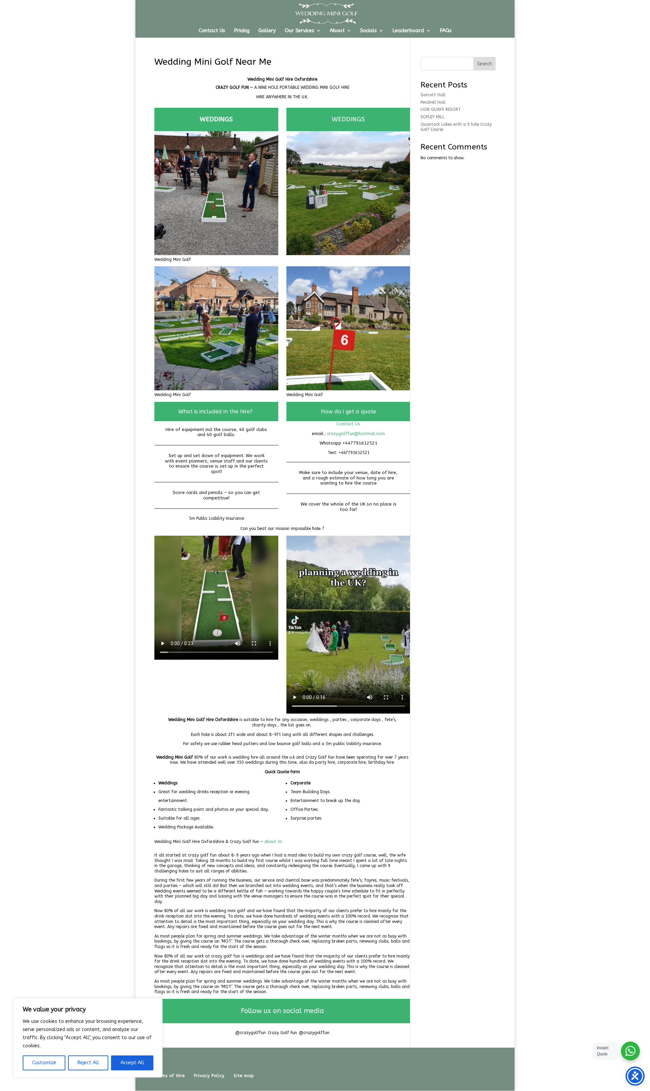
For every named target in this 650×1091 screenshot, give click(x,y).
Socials (368, 31)
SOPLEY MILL (432, 117)
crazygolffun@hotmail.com (356, 433)
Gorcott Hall (433, 94)
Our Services (299, 31)
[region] (88, 1037)
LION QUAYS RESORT (440, 109)
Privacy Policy (209, 1075)
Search (484, 64)
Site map (244, 1075)
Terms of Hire (169, 1075)
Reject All (88, 1063)
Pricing (242, 31)
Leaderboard (408, 31)
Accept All (132, 1063)
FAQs (446, 31)
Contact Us (212, 31)
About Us (273, 841)
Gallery (267, 31)
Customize (44, 1063)
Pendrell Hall (433, 102)
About (337, 31)
